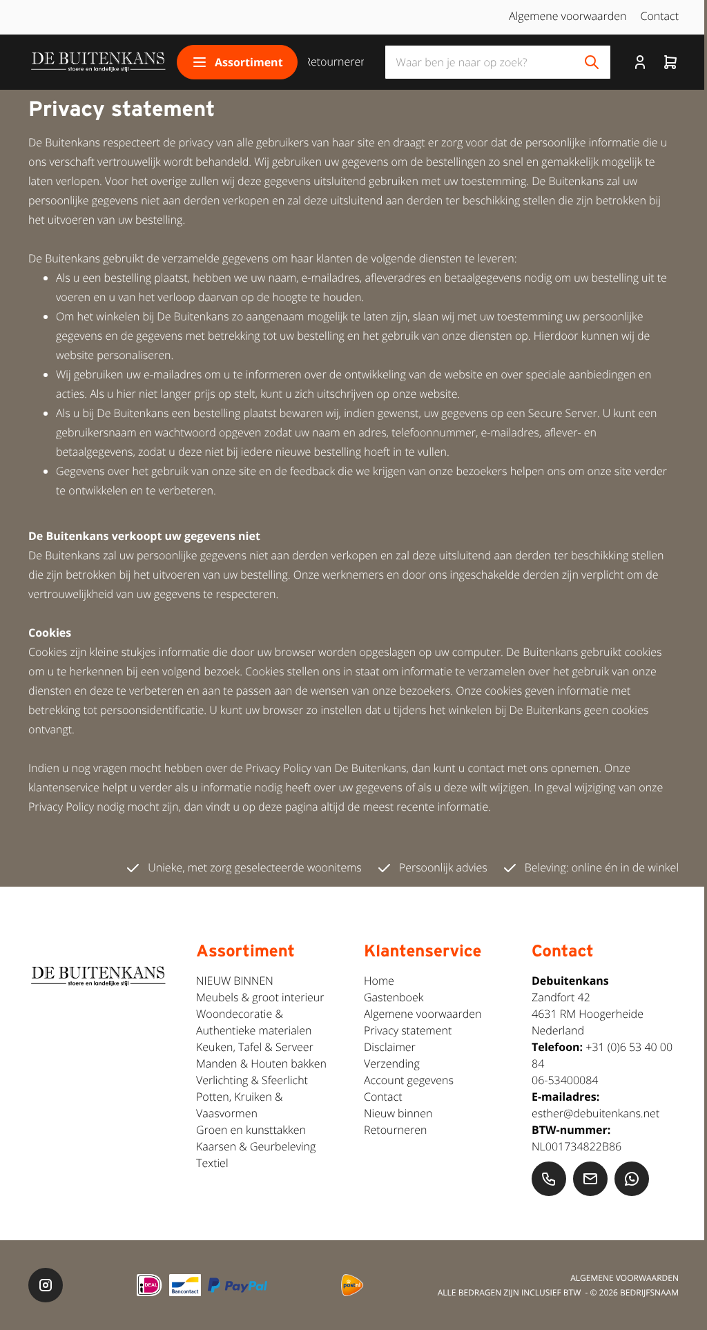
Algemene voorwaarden (567, 15)
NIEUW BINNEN (234, 980)
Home (379, 980)
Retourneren (335, 61)
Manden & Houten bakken (261, 1063)
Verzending (392, 1063)
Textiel (212, 1162)
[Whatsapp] (631, 1179)
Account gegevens (409, 1080)
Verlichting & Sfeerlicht (252, 1080)
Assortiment (249, 62)
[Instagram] (45, 1285)
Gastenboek (394, 997)
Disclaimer (390, 1046)
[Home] (97, 62)
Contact (659, 15)
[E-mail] (590, 1179)
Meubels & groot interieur (260, 997)
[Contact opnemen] (549, 1179)
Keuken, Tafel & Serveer (254, 1046)
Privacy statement (408, 1030)
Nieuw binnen (398, 1113)
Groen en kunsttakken (251, 1129)
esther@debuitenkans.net (595, 1113)
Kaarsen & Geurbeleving (256, 1146)
